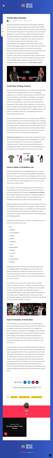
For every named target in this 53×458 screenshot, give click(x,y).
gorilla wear (14, 397)
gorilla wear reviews (36, 397)
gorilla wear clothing (24, 397)
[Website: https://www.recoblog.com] (26, 414)
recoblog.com (30, 452)
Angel (26, 411)
